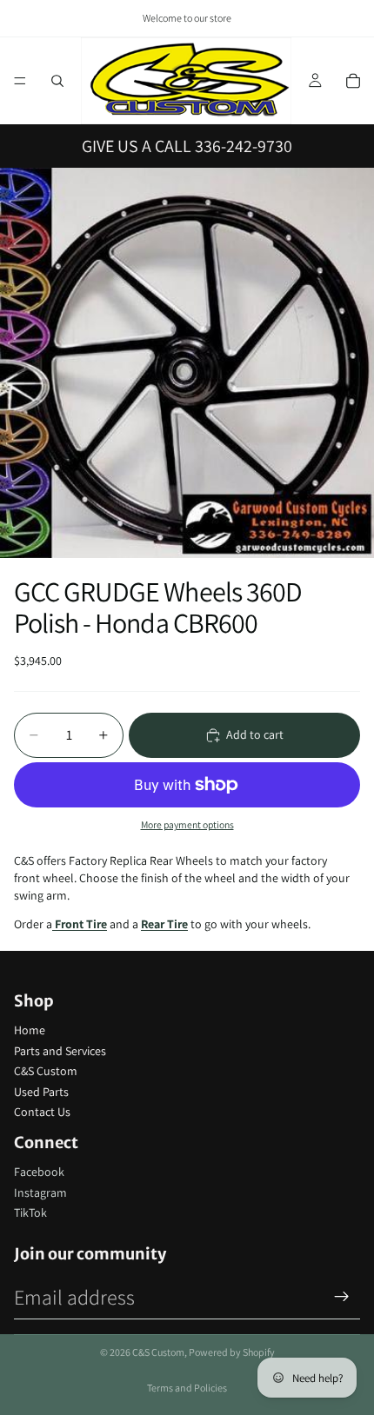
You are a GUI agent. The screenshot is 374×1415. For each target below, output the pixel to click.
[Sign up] (342, 1297)
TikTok (30, 1212)
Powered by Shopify (232, 1352)
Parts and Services (60, 1051)
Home (29, 1030)
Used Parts (41, 1091)
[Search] (57, 81)
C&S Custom (45, 1071)
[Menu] (20, 81)
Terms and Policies (187, 1387)
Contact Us (42, 1111)
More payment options (187, 824)
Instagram (40, 1192)
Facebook (39, 1171)
